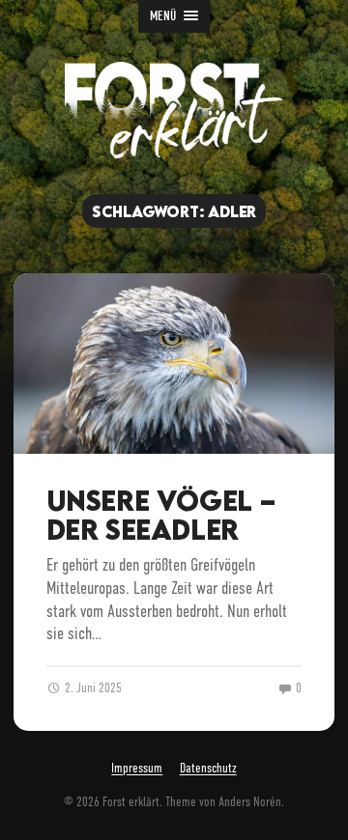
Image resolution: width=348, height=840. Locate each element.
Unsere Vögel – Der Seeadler (161, 515)
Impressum (136, 769)
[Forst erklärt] (174, 110)
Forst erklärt (131, 802)
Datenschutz (208, 769)
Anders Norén (249, 802)
